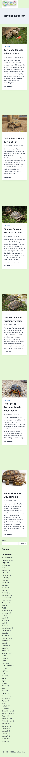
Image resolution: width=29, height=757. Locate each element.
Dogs (3, 663)
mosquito (5, 620)
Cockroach (5, 600)
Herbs (4, 706)
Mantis (4, 618)
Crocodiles (5, 728)
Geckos (4, 731)
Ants (3, 585)
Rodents (4, 678)
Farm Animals (6, 666)
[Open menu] (25, 3)
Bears (4, 658)
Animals (4, 570)
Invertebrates (6, 628)
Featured (5, 578)
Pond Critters (6, 638)
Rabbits (4, 676)
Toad (3, 568)
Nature (4, 688)
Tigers (4, 683)
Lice (3, 615)
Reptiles (4, 723)
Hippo (4, 671)
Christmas (5, 575)
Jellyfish (4, 635)
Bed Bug (4, 588)
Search (4, 540)
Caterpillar (5, 598)
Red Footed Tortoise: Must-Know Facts (12, 407)
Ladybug (5, 613)
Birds (3, 573)
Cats (3, 661)
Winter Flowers (7, 721)
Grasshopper (6, 610)
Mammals (5, 653)
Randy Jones (8, 57)
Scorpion (5, 640)
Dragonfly (5, 603)
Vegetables (5, 718)
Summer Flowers (7, 713)
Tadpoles (5, 565)
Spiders (4, 645)
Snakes (4, 736)
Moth (3, 623)
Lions (3, 673)
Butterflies (5, 595)
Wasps (4, 625)
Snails (4, 643)
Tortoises (7, 46)
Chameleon (5, 726)
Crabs (4, 633)
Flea (3, 605)
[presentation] (14, 35)
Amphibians (6, 560)
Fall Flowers (6, 698)
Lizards (4, 733)
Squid (4, 648)
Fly (3, 608)
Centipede (5, 630)
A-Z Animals (6, 558)
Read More (8, 86)
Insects (4, 583)
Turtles (4, 741)
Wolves (4, 686)
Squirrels (5, 681)
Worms (4, 651)
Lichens (4, 708)
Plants (4, 691)
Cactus (4, 693)
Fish (3, 580)
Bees (3, 590)
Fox (3, 668)
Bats (3, 656)
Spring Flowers (7, 711)
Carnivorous (6, 696)
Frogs (4, 563)
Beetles (4, 593)
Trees (4, 716)
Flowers (4, 701)
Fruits (4, 703)
